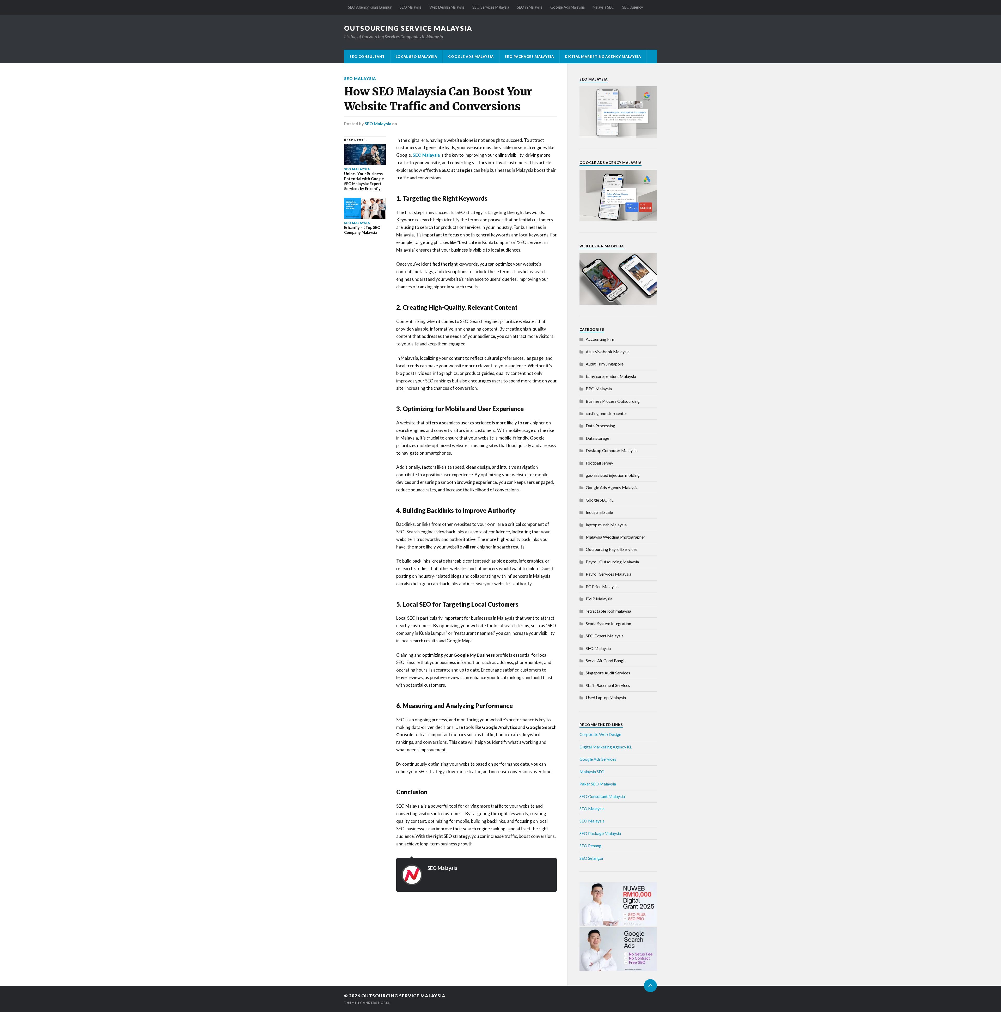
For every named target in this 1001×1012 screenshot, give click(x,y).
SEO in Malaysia (529, 7)
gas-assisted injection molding (613, 475)
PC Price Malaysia (602, 586)
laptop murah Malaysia (606, 524)
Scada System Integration (608, 623)
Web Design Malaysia (447, 7)
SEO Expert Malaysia (605, 635)
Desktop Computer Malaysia (612, 450)
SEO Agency (632, 7)
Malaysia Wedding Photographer (615, 536)
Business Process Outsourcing (613, 401)
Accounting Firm (600, 339)
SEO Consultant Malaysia (602, 796)
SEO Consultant (367, 56)
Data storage (597, 438)
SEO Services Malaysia (490, 7)
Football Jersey (599, 462)
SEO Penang (590, 845)
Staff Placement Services (608, 685)
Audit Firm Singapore (605, 363)
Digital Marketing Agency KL (605, 746)
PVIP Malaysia (599, 598)
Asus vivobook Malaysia (608, 351)
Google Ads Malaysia (567, 7)
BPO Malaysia (599, 388)
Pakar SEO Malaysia (597, 783)
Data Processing (600, 425)
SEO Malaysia (411, 7)
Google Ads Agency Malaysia (612, 487)
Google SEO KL (599, 499)
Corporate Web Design (600, 734)
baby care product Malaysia (611, 376)
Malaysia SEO (603, 7)
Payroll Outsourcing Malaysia (612, 561)
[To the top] (650, 985)
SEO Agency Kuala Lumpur (370, 7)
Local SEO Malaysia (416, 56)
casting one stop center (606, 413)
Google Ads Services (597, 759)
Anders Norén (376, 1002)
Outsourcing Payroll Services (611, 549)
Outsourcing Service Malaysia (408, 28)
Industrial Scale (599, 512)
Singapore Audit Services (608, 672)
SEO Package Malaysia (600, 833)
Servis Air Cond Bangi (605, 660)
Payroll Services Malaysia (608, 573)
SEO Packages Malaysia (529, 56)
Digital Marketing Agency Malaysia (603, 56)
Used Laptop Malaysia (606, 697)
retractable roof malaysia (608, 610)
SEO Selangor (591, 858)
